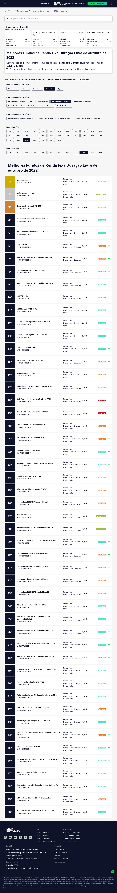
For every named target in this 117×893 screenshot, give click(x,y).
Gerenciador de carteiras (71, 832)
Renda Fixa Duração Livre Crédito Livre (21, 118)
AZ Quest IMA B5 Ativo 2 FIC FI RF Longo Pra (34, 798)
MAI (43, 153)
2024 (43, 140)
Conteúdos (66, 4)
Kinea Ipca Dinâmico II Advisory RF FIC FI (32, 219)
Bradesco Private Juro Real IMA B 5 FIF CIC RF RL (35, 811)
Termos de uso (59, 862)
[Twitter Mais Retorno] (15, 837)
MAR (26, 153)
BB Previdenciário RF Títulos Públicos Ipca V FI (35, 283)
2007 (100, 131)
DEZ (100, 153)
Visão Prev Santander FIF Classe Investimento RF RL (37, 695)
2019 (100, 135)
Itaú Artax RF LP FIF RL (25, 193)
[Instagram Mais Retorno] (5, 837)
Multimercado (13, 89)
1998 (26, 131)
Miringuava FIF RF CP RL (26, 373)
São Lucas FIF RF (23, 244)
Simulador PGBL (12, 865)
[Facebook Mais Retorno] (20, 837)
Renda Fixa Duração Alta (16, 101)
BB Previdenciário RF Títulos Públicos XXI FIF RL (35, 528)
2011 (34, 135)
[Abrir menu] (5, 3)
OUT (84, 153)
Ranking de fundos (43, 832)
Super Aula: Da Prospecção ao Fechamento (22, 849)
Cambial (25, 89)
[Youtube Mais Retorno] (10, 837)
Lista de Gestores (43, 839)
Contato (57, 856)
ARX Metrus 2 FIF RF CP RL (27, 309)
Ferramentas (44, 4)
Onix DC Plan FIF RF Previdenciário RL (31, 425)
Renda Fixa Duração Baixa (39, 101)
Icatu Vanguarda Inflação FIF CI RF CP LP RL (34, 721)
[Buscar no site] (112, 3)
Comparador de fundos (71, 839)
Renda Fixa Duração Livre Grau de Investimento (55, 118)
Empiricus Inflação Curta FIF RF (29, 476)
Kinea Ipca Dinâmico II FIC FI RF (29, 206)
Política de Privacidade (62, 859)
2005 (84, 131)
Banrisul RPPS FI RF (24, 515)
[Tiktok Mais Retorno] (25, 837)
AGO (67, 153)
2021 (18, 140)
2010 (26, 135)
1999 (34, 131)
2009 (18, 135)
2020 (10, 140)
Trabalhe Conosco (60, 852)
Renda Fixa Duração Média (83, 101)
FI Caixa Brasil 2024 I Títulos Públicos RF (32, 553)
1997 (18, 131)
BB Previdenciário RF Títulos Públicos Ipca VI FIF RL (36, 656)
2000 (43, 131)
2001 (51, 131)
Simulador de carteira (70, 842)
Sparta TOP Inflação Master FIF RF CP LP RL (34, 322)
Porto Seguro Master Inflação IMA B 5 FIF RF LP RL (36, 643)
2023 (34, 140)
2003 (67, 131)
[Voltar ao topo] (112, 871)
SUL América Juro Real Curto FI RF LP (31, 360)
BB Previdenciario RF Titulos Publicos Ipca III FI (35, 630)
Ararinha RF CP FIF (24, 180)
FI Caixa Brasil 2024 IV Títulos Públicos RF (33, 502)
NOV (92, 153)
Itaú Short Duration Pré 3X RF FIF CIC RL (32, 412)
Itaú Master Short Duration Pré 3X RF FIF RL (34, 399)
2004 (75, 131)
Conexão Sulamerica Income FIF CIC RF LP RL (34, 386)
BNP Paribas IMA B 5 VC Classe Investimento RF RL (36, 540)
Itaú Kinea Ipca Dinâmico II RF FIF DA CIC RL (34, 232)
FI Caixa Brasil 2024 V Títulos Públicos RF (33, 566)
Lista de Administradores (46, 842)
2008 (10, 135)
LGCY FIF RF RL (22, 296)
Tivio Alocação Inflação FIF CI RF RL (30, 682)
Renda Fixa (49, 89)
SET (76, 153)
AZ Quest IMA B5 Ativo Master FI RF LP (32, 489)
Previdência (37, 89)
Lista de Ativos (42, 835)
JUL (59, 153)
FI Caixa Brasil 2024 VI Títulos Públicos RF (33, 579)
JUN (51, 153)
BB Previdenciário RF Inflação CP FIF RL (32, 772)
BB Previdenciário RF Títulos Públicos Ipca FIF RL (35, 257)
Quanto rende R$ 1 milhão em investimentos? (23, 859)
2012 (43, 135)
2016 (75, 135)
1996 (10, 131)
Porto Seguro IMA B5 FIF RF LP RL (29, 746)
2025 (51, 140)
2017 (84, 135)
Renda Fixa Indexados (15, 106)
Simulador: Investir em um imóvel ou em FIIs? (23, 868)
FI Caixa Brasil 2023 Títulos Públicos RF (32, 270)
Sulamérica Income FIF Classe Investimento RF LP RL (37, 785)
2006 (92, 131)
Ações (60, 89)
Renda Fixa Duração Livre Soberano (88, 118)
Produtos (56, 4)
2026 (59, 140)
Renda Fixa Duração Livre (60, 101)
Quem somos (59, 849)
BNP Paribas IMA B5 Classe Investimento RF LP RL (36, 463)
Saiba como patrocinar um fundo (14, 29)
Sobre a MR (78, 4)
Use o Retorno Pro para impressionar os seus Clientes (26, 852)
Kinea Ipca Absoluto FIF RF (27, 347)
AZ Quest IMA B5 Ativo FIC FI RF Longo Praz (34, 708)
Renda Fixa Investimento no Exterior (40, 106)
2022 (26, 140)
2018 (92, 135)
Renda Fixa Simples (63, 106)
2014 (59, 135)
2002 (59, 131)
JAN (10, 153)
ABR (34, 153)
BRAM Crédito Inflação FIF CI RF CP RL (31, 605)
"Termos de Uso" (8, 886)
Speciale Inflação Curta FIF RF (28, 450)
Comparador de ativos (70, 835)
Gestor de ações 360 (13, 862)
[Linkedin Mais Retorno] (30, 837)
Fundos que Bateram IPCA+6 (17, 856)
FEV (18, 153)
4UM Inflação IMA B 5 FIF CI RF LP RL (31, 437)
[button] (58, 182)
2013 (51, 135)
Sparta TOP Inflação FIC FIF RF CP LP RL (32, 335)
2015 (67, 135)
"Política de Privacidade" (24, 886)
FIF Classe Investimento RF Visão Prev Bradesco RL (36, 669)
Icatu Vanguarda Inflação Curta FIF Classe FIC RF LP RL (38, 759)
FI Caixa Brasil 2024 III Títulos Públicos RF (33, 592)
